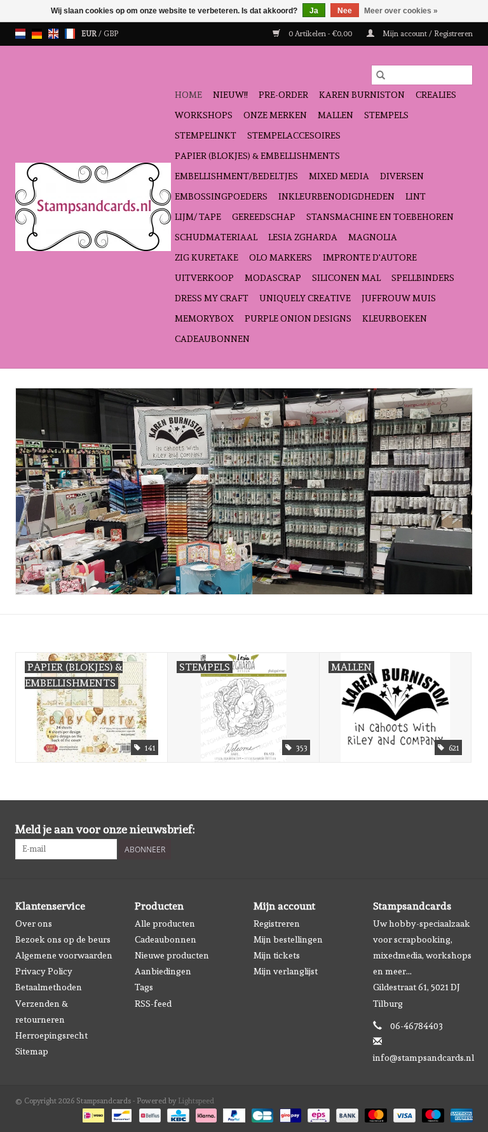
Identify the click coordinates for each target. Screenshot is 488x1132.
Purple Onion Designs (298, 318)
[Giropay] (289, 1113)
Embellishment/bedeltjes (236, 176)
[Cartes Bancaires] (261, 1113)
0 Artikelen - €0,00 (320, 33)
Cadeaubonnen (212, 339)
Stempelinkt (205, 135)
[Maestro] (431, 1113)
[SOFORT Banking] (205, 1113)
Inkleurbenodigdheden (336, 196)
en (53, 34)
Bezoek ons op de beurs (63, 939)
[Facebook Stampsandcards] (440, 829)
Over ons (33, 923)
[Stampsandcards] (93, 207)
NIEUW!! (230, 95)
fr (70, 34)
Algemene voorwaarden (63, 955)
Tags (144, 987)
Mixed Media (339, 176)
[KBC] (177, 1113)
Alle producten (165, 923)
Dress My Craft (211, 298)
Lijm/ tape (198, 217)
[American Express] (459, 1113)
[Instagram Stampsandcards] (462, 829)
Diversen (402, 176)
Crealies (436, 95)
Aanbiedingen (163, 971)
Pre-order (283, 95)
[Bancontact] (120, 1113)
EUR (89, 33)
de (37, 34)
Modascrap (273, 278)
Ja (313, 10)
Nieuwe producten (172, 955)
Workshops (204, 115)
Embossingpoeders (221, 196)
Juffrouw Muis (399, 298)
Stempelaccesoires (294, 135)
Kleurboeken (394, 318)
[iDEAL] (92, 1113)
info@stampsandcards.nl (423, 1058)
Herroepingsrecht (51, 1035)
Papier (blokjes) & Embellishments (257, 156)
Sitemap (31, 1051)
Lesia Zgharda (302, 237)
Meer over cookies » (401, 10)
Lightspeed (196, 1100)
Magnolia (372, 237)
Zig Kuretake (206, 257)
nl (20, 34)
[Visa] (403, 1113)
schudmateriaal (216, 237)
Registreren (277, 923)
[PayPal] (233, 1113)
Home (188, 95)
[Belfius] (149, 1113)
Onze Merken (275, 115)
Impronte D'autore (370, 257)
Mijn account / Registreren (427, 33)
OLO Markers (280, 257)
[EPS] (317, 1113)
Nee (344, 10)
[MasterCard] (374, 1113)
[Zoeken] (380, 75)
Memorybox (204, 318)
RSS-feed (153, 1004)
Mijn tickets (277, 955)
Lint (415, 196)
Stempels (386, 115)
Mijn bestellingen (288, 939)
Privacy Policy (43, 971)
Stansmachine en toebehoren (380, 217)
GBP (111, 33)
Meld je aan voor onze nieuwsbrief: (105, 829)
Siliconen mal (346, 278)
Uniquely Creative (305, 298)
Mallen (335, 115)
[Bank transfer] (346, 1113)
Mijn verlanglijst (286, 971)
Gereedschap (263, 217)
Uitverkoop (204, 278)
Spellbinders (422, 278)
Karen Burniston (362, 95)
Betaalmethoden (48, 987)
